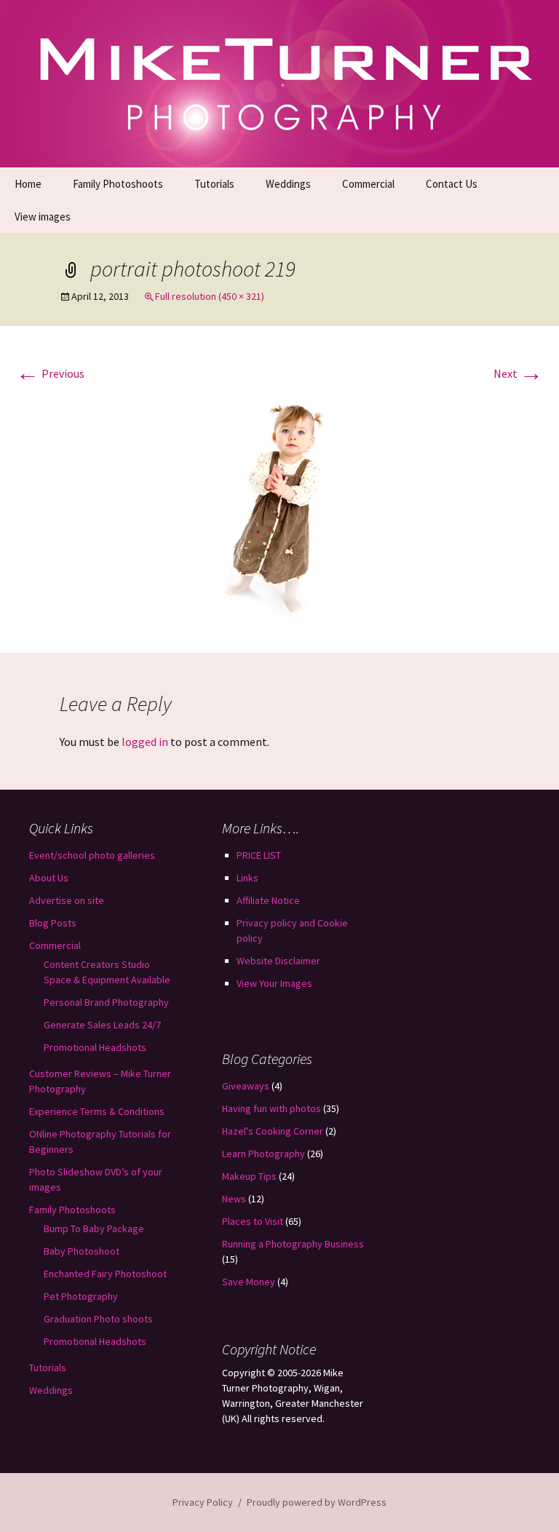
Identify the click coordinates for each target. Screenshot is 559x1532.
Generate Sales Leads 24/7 (102, 1024)
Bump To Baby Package (94, 1228)
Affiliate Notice (268, 900)
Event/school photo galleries (92, 855)
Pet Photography (81, 1296)
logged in (145, 741)
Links (247, 877)
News (234, 1198)
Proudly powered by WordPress (316, 1502)
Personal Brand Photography (106, 1002)
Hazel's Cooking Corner (272, 1131)
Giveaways (245, 1085)
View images (43, 216)
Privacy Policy (203, 1502)
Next (518, 373)
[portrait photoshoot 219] (279, 505)
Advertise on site (66, 900)
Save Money (248, 1281)
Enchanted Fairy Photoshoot (105, 1273)
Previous (50, 373)
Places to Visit (252, 1221)
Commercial (368, 184)
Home (28, 184)
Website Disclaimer (278, 960)
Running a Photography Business (293, 1243)
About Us (48, 877)
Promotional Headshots (95, 1047)
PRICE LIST (259, 855)
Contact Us (451, 184)
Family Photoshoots (118, 184)
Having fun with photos (271, 1108)
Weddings (288, 184)
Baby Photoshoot (81, 1251)
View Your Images (274, 983)
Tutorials (214, 184)
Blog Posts (52, 922)
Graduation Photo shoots (98, 1318)
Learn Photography (263, 1153)
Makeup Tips (249, 1176)
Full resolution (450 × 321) (209, 296)
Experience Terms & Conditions (96, 1111)
